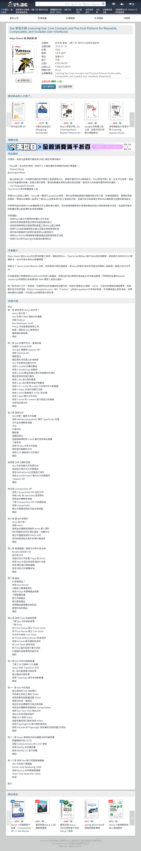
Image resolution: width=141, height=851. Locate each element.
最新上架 (14, 18)
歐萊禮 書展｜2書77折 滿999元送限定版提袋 (77, 42)
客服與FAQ (65, 840)
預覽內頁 (25, 80)
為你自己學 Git (18, 126)
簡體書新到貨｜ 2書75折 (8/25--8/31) (60, 11)
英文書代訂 (79, 11)
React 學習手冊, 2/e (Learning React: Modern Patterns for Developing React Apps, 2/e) (70, 132)
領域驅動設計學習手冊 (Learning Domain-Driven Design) (119, 131)
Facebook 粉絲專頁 (49, 840)
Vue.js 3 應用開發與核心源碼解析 (118, 826)
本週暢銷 (70, 18)
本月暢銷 (98, 18)
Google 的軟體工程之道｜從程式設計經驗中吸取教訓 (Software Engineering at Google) (94, 134)
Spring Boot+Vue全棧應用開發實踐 (94, 826)
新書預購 (42, 18)
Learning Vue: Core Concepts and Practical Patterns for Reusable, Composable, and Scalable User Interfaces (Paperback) (88, 74)
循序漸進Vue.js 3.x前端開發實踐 (46, 826)
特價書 (127, 18)
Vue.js (58, 69)
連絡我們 (75, 840)
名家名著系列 (89, 11)
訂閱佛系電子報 (107, 11)
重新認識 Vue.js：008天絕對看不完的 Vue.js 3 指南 (69, 828)
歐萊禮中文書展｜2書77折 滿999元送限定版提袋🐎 (32, 11)
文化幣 (98, 11)
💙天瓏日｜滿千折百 (7, 11)
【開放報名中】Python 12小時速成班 (126, 11)
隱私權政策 (86, 840)
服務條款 (97, 840)
